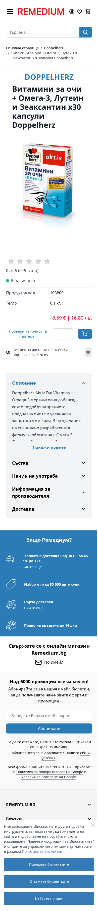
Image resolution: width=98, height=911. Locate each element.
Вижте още (31, 572)
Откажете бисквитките (49, 881)
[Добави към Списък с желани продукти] (88, 352)
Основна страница (22, 48)
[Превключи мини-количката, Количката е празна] (88, 12)
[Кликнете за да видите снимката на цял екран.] (49, 184)
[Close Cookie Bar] (93, 825)
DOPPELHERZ (49, 77)
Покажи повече (49, 447)
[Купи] (85, 334)
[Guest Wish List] (79, 12)
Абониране (47, 733)
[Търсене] (85, 32)
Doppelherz (54, 48)
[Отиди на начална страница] (41, 12)
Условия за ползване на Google (54, 782)
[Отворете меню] (10, 12)
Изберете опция (49, 898)
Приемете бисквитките (49, 864)
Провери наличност (28, 334)
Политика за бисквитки (42, 851)
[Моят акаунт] (72, 12)
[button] (47, 810)
